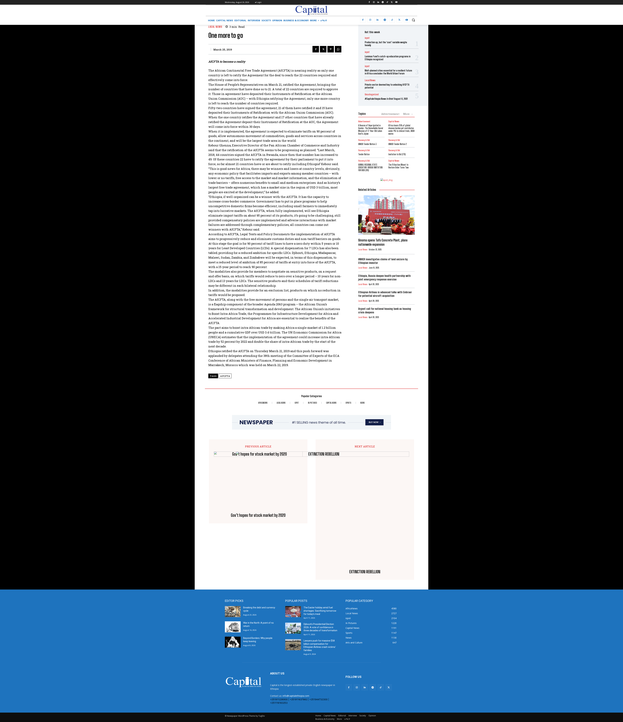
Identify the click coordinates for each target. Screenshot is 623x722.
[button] (413, 20)
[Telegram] (383, 2)
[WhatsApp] (338, 49)
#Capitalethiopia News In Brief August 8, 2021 (386, 98)
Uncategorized (372, 94)
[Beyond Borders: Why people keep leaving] (233, 642)
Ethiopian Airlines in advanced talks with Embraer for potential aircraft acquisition (385, 293)
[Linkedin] (378, 2)
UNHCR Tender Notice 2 (397, 144)
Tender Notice (364, 154)
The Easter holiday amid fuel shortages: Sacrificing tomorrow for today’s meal (320, 610)
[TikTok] (387, 2)
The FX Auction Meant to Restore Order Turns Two (398, 166)
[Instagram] (374, 2)
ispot (367, 38)
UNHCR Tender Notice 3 (367, 144)
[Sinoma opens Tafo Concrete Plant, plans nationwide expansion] (386, 215)
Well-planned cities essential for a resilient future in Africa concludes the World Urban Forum (388, 72)
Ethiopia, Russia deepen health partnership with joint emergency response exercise (384, 277)
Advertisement (390, 113)
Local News (215, 26)
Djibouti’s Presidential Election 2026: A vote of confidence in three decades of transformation (320, 627)
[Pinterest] (330, 49)
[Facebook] (369, 2)
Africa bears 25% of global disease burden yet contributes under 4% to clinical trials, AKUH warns (401, 129)
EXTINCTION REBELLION (364, 572)
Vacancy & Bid (364, 140)
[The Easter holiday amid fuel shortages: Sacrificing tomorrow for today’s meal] (293, 611)
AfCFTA (225, 376)
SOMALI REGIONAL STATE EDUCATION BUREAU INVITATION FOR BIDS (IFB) (370, 167)
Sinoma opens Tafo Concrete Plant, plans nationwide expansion (383, 242)
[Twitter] (392, 2)
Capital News (393, 121)
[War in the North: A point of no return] (233, 626)
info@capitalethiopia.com (296, 695)
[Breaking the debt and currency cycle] (233, 611)
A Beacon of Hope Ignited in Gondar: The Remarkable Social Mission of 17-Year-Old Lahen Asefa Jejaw (370, 129)
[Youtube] (396, 2)
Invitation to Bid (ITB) (397, 154)
